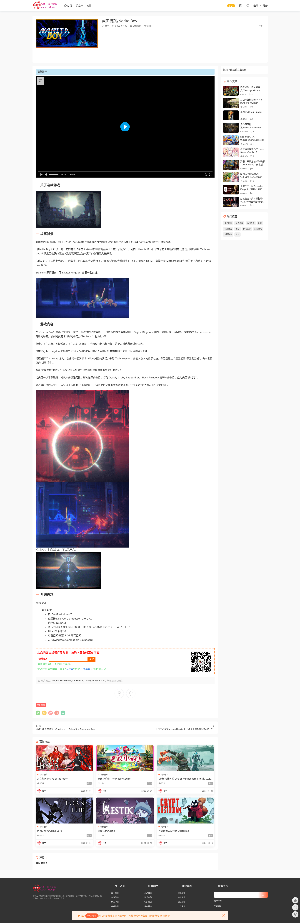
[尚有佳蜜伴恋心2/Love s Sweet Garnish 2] (231, 152)
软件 (89, 5)
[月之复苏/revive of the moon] (64, 758)
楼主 (107, 26)
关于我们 (115, 893)
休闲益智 (247, 229)
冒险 (237, 234)
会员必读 (181, 897)
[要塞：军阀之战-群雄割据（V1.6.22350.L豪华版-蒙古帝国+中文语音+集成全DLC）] (231, 165)
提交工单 (218, 901)
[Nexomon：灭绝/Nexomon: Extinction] (231, 140)
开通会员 (148, 893)
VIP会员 (93, 916)
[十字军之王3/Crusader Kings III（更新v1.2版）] (231, 189)
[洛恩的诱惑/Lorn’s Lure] (64, 811)
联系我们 (115, 906)
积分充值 (148, 897)
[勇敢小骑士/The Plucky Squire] (125, 758)
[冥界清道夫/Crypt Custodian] (185, 811)
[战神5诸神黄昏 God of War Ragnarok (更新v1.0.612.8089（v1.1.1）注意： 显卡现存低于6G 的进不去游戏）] (185, 758)
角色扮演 (228, 223)
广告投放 (181, 906)
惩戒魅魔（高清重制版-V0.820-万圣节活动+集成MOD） (251, 201)
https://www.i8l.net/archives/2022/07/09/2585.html (78, 680)
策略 (237, 229)
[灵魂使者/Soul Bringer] (231, 115)
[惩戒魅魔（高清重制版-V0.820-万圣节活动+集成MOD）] (231, 202)
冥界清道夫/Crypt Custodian (173, 830)
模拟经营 (228, 229)
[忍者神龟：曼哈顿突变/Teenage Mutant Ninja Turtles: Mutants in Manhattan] (231, 91)
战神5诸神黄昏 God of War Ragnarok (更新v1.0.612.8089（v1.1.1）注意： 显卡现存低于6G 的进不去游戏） (184, 778)
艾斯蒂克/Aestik (106, 830)
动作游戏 (239, 223)
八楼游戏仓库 (45, 5)
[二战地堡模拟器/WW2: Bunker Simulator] (231, 103)
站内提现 (148, 906)
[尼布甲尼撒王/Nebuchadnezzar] (231, 128)
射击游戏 (258, 229)
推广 (262, 26)
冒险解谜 (228, 234)
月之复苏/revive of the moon (52, 778)
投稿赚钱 (181, 893)
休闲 (260, 223)
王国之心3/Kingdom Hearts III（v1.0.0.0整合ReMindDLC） (185, 729)
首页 (69, 5)
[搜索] (247, 5)
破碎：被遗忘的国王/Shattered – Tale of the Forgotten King (65, 729)
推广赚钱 (148, 902)
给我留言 (218, 906)
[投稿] (240, 5)
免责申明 (115, 902)
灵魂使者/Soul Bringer (251, 112)
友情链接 (115, 897)
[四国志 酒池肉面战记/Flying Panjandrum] (231, 177)
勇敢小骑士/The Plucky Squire (114, 778)
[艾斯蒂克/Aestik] (125, 811)
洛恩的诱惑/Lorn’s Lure (49, 830)
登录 (43, 862)
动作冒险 (137, 26)
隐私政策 (181, 902)
